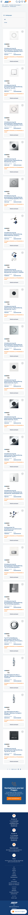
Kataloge (14, 888)
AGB (14, 905)
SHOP (6, 5)
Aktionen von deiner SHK (14, 883)
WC (5, 19)
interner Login (14, 898)
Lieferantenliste (14, 893)
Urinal (5, 22)
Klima (14, 872)
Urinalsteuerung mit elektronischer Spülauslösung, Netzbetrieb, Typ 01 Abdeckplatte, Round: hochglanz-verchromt (14, 456)
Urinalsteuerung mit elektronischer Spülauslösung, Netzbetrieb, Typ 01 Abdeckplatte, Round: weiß (13, 308)
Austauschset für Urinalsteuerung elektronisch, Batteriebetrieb (13, 529)
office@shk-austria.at (14, 837)
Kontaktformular (14, 825)
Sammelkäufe (14, 881)
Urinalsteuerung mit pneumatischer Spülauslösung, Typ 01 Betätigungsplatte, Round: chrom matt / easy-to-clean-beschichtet (14, 198)
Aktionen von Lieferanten (14, 884)
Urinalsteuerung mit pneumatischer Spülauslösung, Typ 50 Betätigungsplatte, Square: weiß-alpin (13, 566)
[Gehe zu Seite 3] (20, 769)
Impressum (14, 908)
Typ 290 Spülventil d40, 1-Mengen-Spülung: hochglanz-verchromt (13, 713)
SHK (3, 5)
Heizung (14, 870)
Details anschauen (14, 61)
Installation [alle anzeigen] (14, 5)
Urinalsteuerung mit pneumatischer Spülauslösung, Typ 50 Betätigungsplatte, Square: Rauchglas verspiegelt (13, 603)
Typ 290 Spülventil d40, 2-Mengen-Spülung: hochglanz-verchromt (13, 676)
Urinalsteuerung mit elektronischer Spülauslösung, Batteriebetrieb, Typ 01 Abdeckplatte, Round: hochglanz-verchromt (14, 419)
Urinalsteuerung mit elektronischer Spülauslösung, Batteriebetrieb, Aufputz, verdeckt (13, 235)
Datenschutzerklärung (14, 906)
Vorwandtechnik (5, 6)
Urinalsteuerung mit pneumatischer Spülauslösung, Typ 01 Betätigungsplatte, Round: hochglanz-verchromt (14, 345)
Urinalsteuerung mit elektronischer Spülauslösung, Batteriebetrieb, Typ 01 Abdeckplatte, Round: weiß (13, 382)
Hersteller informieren (14, 892)
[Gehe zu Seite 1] (7, 769)
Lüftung (14, 874)
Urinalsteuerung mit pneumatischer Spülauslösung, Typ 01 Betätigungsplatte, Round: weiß (14, 50)
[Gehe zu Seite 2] (18, 769)
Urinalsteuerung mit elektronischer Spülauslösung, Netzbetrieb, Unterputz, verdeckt (14, 271)
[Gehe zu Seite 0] (9, 769)
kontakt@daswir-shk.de (14, 823)
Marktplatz (14, 890)
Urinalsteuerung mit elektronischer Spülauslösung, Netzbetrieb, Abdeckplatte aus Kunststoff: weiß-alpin (13, 493)
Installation (14, 875)
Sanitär (14, 869)
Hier (7, 849)
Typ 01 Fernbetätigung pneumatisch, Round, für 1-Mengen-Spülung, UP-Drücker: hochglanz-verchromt (13, 640)
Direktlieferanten (14, 877)
